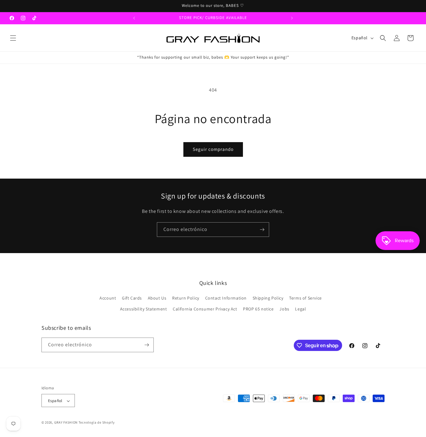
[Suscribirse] (262, 229)
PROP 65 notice (258, 309)
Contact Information (226, 298)
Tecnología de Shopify (97, 422)
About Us (157, 298)
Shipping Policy (268, 298)
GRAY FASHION (66, 422)
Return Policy (185, 298)
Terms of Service (305, 298)
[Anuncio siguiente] (292, 18)
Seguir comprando (213, 149)
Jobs (284, 309)
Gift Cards (132, 298)
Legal (300, 309)
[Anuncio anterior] (134, 18)
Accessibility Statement (143, 309)
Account (107, 298)
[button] (13, 38)
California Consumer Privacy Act (205, 309)
